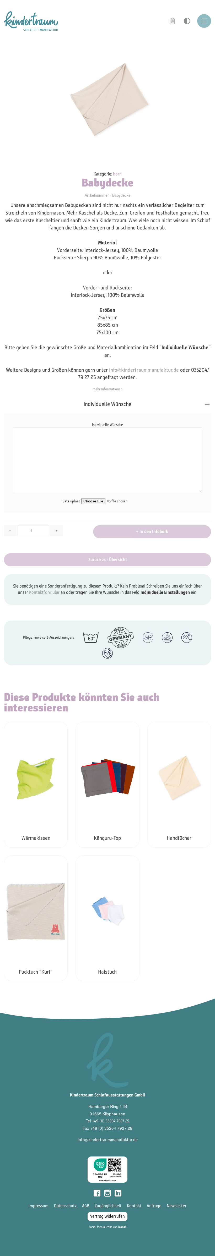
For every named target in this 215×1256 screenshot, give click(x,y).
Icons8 (122, 1227)
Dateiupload (71, 501)
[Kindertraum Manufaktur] (31, 21)
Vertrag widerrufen (107, 1216)
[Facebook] (97, 1193)
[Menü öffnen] (204, 21)
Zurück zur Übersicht (107, 559)
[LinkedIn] (118, 1193)
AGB (85, 1206)
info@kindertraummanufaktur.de (144, 370)
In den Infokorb (152, 531)
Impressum (39, 1206)
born (117, 174)
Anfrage (154, 1206)
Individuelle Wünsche (107, 404)
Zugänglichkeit (108, 1206)
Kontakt (134, 1206)
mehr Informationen (107, 389)
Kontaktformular (44, 592)
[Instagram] (107, 1193)
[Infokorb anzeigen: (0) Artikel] (173, 21)
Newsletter (176, 1206)
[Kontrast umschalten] (187, 21)
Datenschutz (65, 1206)
